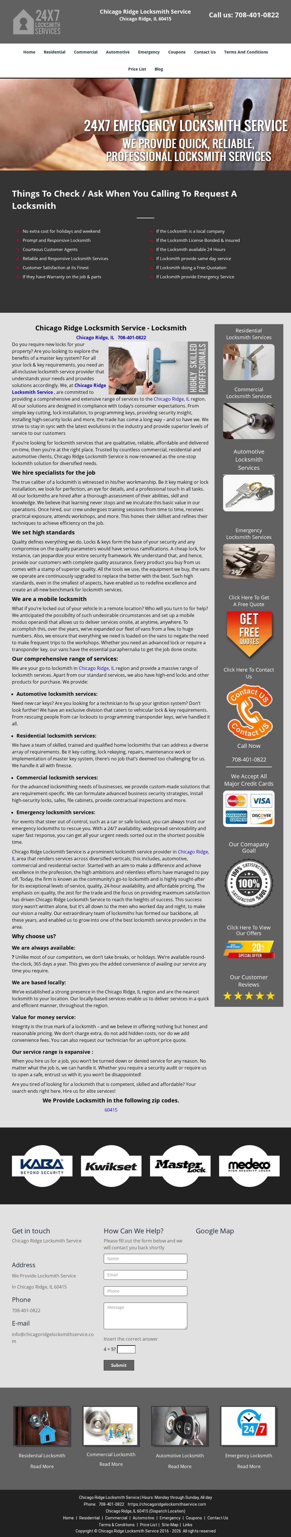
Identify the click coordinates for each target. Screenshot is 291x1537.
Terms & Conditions (117, 1524)
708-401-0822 (257, 14)
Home (29, 52)
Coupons (177, 52)
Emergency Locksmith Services (249, 533)
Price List (137, 69)
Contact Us (205, 52)
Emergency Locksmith (248, 1455)
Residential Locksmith (42, 1455)
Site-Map (170, 1524)
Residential (54, 52)
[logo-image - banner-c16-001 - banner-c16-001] (145, 124)
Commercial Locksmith (111, 1454)
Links (187, 1524)
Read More (42, 1466)
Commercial (85, 52)
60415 (111, 1110)
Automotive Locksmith (180, 1455)
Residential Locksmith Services (249, 334)
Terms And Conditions (246, 52)
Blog (159, 69)
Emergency (149, 52)
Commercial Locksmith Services (249, 393)
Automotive (118, 52)
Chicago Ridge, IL (95, 337)
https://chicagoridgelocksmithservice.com (167, 1504)
